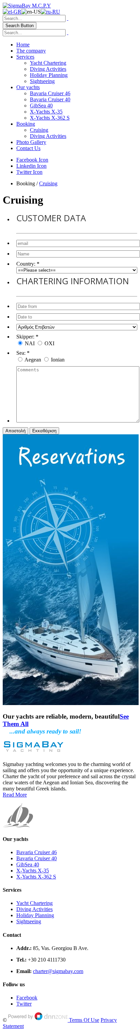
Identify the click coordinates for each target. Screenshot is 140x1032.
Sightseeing (42, 81)
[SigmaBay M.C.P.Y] (27, 5)
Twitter (24, 1004)
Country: (25, 264)
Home (23, 44)
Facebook (26, 997)
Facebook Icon (32, 160)
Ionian (58, 360)
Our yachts (28, 87)
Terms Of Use (84, 1020)
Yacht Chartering (48, 63)
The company (31, 51)
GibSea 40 (41, 105)
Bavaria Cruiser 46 (50, 93)
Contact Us (28, 148)
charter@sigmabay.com (58, 971)
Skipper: (25, 336)
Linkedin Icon (31, 166)
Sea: (20, 353)
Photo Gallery (31, 142)
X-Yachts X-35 (46, 112)
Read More (15, 795)
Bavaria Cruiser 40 (50, 99)
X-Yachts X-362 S (50, 118)
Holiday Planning (49, 75)
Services (25, 57)
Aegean (33, 360)
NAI (30, 343)
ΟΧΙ (49, 343)
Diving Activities (48, 69)
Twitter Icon (29, 172)
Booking (25, 124)
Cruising (39, 130)
